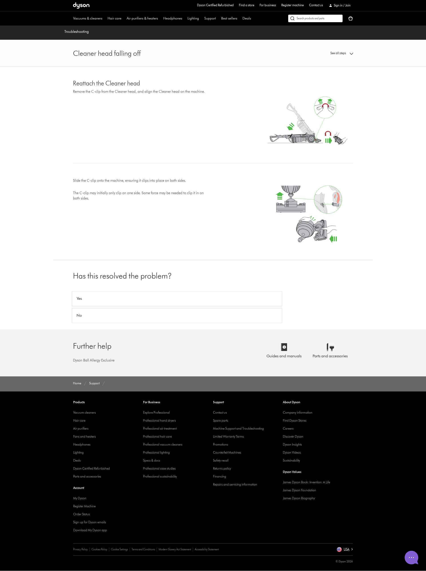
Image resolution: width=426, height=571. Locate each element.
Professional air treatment (160, 429)
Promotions (220, 445)
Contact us (316, 5)
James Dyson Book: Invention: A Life (306, 482)
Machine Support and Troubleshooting (238, 429)
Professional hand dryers (159, 421)
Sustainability (291, 460)
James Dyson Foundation (299, 490)
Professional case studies (159, 468)
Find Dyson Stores (294, 421)
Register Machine (84, 506)
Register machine (292, 5)
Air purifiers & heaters (142, 18)
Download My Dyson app (90, 530)
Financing (219, 476)
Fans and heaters (84, 437)
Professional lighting (156, 452)
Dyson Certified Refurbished (215, 5)
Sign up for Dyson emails (89, 522)
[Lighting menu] (201, 18)
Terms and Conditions (143, 549)
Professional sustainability (160, 476)
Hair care (114, 18)
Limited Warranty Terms (228, 437)
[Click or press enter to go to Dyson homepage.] (81, 5)
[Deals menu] (253, 18)
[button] (321, 53)
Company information (297, 413)
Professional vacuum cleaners (162, 445)
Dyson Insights (292, 445)
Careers (288, 429)
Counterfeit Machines (227, 452)
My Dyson (79, 498)
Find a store (246, 5)
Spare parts (220, 421)
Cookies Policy (99, 549)
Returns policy (222, 468)
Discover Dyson (293, 437)
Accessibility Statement (207, 549)
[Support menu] (218, 18)
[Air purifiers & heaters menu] (160, 18)
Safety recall (221, 460)
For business (268, 5)
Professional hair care (157, 437)
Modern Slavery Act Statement (175, 549)
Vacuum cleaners (84, 413)
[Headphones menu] (184, 18)
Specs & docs (151, 460)
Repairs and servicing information (235, 484)
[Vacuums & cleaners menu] (104, 18)
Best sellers (229, 18)
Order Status (81, 514)
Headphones (172, 18)
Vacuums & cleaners (87, 18)
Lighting (193, 18)
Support (210, 18)
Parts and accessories (87, 476)
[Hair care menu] (123, 18)
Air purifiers (81, 429)
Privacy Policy (80, 549)
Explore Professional (156, 413)
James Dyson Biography (299, 498)
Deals (247, 18)
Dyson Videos (292, 452)
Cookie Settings (119, 549)
